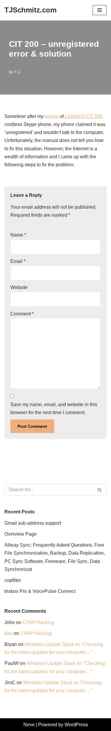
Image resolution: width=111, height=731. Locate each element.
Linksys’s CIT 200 (83, 116)
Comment (22, 313)
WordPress (76, 724)
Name (18, 234)
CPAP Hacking (38, 622)
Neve (29, 724)
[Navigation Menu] (100, 10)
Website (19, 287)
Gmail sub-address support (32, 523)
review (52, 116)
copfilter (12, 580)
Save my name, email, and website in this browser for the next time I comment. (53, 408)
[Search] (100, 489)
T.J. (18, 71)
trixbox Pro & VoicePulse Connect (39, 591)
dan (8, 633)
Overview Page (20, 534)
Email (17, 261)
